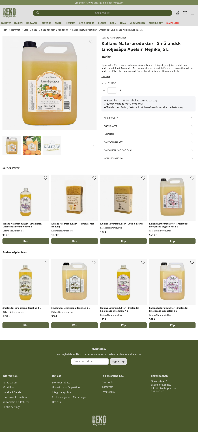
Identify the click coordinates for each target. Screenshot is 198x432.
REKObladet (156, 22)
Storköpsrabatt (61, 382)
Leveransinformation (14, 397)
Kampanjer (172, 22)
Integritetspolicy (61, 392)
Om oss (56, 402)
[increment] (120, 90)
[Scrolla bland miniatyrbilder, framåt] (93, 145)
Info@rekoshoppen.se (163, 388)
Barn (113, 22)
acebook (108, 382)
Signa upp (118, 361)
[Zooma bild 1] (49, 83)
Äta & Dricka (86, 22)
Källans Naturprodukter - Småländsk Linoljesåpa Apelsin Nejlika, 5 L (107, 29)
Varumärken (137, 22)
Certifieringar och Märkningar (69, 397)
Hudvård (46, 22)
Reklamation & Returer (15, 402)
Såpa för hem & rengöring (54, 29)
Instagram (107, 387)
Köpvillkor (8, 387)
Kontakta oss (10, 382)
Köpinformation (113, 158)
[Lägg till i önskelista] (91, 42)
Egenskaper (111, 126)
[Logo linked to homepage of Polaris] (9, 13)
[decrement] (104, 90)
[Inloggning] (178, 13)
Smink (58, 22)
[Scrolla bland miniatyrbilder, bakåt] (5, 145)
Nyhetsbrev (108, 392)
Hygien (18, 22)
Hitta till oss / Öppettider (66, 387)
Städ (26, 29)
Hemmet (70, 22)
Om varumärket (113, 142)
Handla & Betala (11, 392)
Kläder (102, 22)
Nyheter (6, 22)
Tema (123, 22)
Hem (4, 29)
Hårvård (31, 22)
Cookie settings (11, 407)
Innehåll (109, 134)
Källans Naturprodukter (113, 37)
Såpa (34, 29)
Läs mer (105, 76)
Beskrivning (111, 118)
